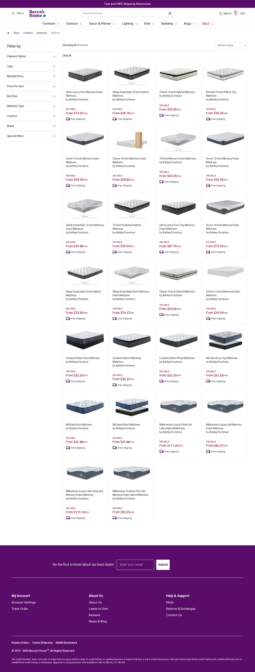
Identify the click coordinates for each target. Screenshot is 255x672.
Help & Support (177, 595)
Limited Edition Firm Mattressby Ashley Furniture (83, 360)
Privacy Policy (20, 642)
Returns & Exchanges (181, 608)
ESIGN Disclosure (66, 642)
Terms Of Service (42, 642)
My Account (21, 595)
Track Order (20, 608)
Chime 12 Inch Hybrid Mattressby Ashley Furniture (177, 94)
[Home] (8, 33)
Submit (163, 564)
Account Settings (24, 602)
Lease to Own (98, 608)
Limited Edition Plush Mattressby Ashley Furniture (177, 360)
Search (171, 13)
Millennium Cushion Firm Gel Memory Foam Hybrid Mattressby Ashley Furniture (130, 495)
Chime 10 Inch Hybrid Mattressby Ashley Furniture (177, 293)
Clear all (67, 55)
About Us (96, 595)
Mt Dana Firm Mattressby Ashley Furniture (79, 426)
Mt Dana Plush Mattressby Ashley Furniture (126, 426)
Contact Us (174, 615)
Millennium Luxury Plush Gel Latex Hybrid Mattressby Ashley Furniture (175, 428)
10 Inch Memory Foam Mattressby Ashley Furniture (177, 160)
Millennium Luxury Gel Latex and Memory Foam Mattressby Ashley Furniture (84, 495)
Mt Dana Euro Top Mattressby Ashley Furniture (222, 360)
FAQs (169, 602)
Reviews (94, 615)
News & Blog (98, 621)
